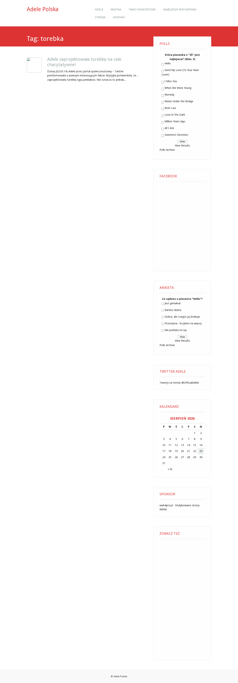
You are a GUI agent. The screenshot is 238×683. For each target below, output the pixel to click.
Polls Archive (167, 149)
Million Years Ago (175, 121)
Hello (168, 63)
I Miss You (171, 81)
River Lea (170, 108)
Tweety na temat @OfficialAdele (179, 382)
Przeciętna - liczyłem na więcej (183, 323)
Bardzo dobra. (173, 310)
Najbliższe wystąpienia (179, 9)
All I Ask (169, 128)
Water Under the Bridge (179, 101)
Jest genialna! (173, 303)
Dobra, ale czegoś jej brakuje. (182, 316)
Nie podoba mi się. (176, 330)
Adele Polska (42, 9)
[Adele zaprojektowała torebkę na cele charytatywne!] (34, 71)
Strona (100, 17)
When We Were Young (178, 88)
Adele (99, 9)
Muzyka (116, 9)
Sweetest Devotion (176, 134)
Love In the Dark (175, 114)
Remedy (169, 94)
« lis (170, 469)
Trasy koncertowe (142, 9)
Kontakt (119, 17)
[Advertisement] (182, 598)
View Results (182, 145)
